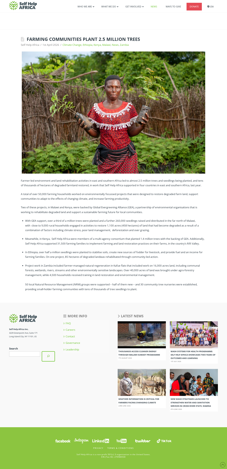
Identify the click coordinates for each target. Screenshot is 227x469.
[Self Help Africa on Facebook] (63, 441)
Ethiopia (87, 45)
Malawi (106, 45)
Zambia (124, 45)
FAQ (68, 323)
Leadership (72, 349)
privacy (98, 448)
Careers (70, 329)
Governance (73, 342)
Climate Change (72, 45)
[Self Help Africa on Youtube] (121, 441)
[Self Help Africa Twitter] (142, 441)
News (115, 45)
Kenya (97, 45)
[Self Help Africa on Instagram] (81, 441)
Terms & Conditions (120, 448)
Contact (70, 336)
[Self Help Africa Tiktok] (164, 441)
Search (13, 348)
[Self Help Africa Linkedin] (100, 441)
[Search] (48, 356)
